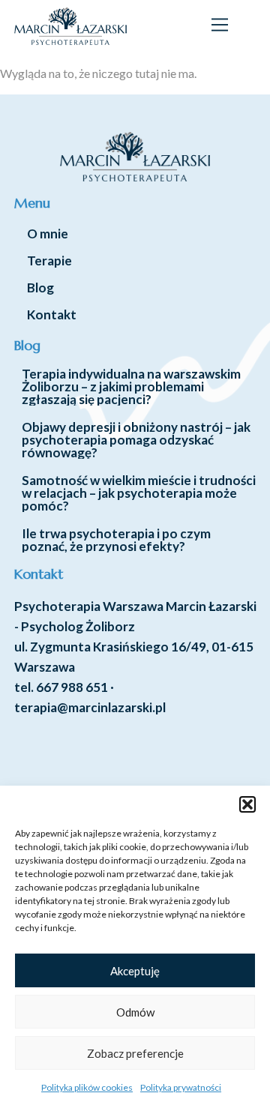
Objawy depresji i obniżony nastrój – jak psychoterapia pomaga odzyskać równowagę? (136, 439)
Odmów (135, 1012)
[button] (247, 804)
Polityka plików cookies (87, 1087)
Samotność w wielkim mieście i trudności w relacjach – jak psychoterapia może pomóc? (139, 493)
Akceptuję (135, 971)
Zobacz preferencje (135, 1053)
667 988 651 (72, 687)
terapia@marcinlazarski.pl (90, 707)
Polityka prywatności (180, 1087)
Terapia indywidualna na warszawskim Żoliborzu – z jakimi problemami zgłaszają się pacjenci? (131, 386)
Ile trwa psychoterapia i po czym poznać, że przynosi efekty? (116, 540)
